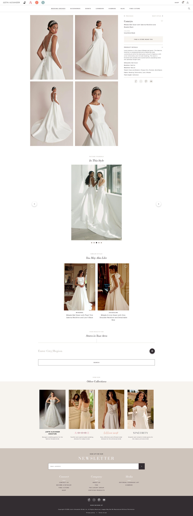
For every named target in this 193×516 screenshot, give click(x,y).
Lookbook (100, 8)
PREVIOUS (129, 16)
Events (88, 8)
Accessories (75, 8)
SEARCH (97, 362)
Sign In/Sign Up (96, 505)
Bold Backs (158, 70)
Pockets (151, 70)
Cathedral (135, 75)
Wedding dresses (58, 8)
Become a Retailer (63, 485)
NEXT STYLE (156, 16)
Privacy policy (90, 512)
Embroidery (138, 72)
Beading (131, 72)
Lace (144, 72)
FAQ (96, 485)
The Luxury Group (96, 487)
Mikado (148, 72)
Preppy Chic (144, 70)
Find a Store (135, 8)
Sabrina (132, 65)
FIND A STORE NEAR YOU (143, 39)
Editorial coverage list (129, 482)
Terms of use (103, 512)
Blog (123, 8)
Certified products (96, 490)
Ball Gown (134, 63)
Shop (177, 2)
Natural (133, 67)
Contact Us (64, 482)
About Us (96, 482)
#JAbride (112, 8)
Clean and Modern (134, 70)
